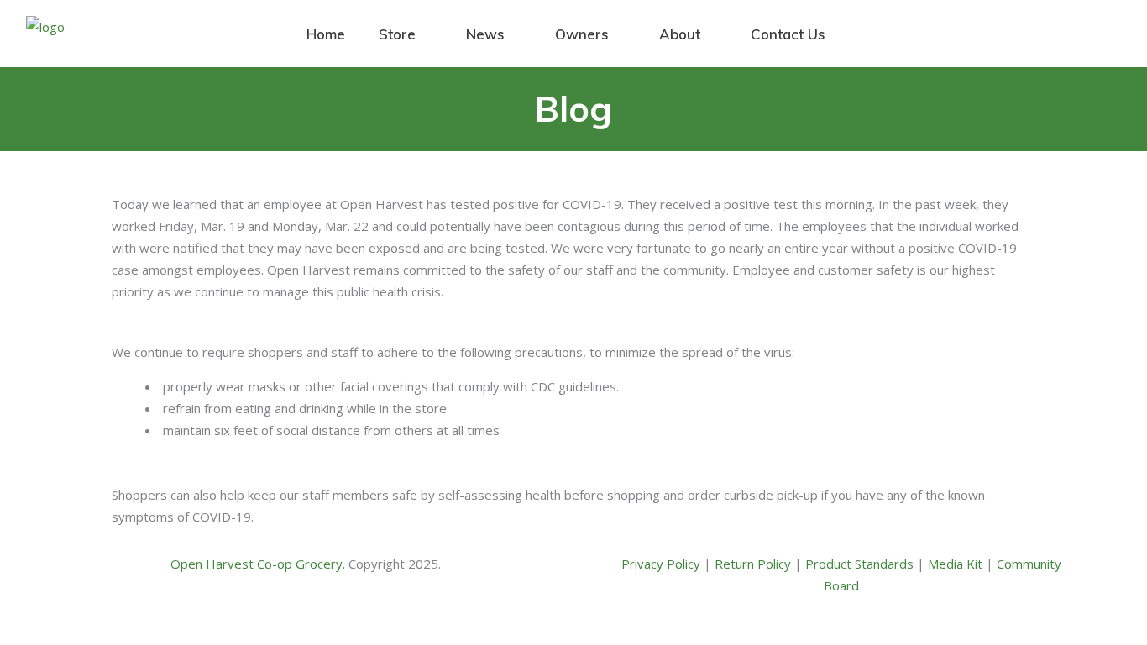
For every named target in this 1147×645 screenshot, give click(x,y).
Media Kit (957, 563)
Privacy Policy (662, 563)
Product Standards (861, 563)
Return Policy (754, 563)
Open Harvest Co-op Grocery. (259, 563)
